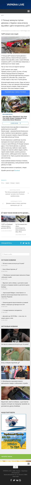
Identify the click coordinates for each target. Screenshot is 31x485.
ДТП (2, 15)
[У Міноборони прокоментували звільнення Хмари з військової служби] (15, 372)
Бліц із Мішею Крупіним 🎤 (10, 269)
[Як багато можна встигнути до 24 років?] (15, 335)
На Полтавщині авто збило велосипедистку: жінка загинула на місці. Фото (21, 228)
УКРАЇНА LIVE (15, 4)
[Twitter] (23, 243)
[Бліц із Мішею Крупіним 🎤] (15, 354)
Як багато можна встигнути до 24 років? (13, 263)
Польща (12, 183)
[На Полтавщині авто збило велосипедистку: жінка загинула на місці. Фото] (23, 218)
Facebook (17, 170)
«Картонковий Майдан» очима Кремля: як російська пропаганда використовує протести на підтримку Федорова (14, 294)
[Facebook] (21, 243)
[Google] (29, 243)
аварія (7, 183)
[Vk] (26, 243)
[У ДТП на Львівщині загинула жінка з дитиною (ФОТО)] (8, 218)
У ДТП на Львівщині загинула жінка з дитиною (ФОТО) (6, 226)
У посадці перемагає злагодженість (12, 310)
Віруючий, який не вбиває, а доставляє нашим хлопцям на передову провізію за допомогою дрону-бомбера (15, 285)
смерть (17, 183)
